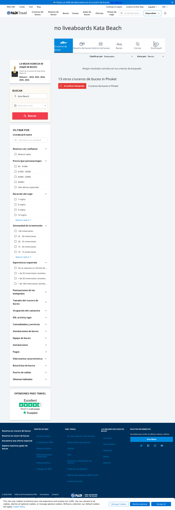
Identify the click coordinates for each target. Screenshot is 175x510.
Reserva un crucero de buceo (16, 431)
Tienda (22, 7)
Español (151, 7)
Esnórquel (156, 48)
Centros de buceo (100, 48)
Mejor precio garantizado (79, 442)
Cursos (75, 13)
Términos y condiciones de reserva (79, 462)
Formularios (44, 494)
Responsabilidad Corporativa (44, 456)
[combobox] (132, 13)
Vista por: (142, 56)
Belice (106, 457)
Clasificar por (96, 56)
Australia (107, 438)
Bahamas (107, 450)
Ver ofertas (116, 2)
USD (163, 7)
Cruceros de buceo (60, 48)
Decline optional (139, 504)
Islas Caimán (109, 444)
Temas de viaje (111, 13)
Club (31, 7)
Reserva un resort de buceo (15, 435)
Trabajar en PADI (44, 469)
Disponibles (150, 13)
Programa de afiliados (77, 469)
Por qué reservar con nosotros (81, 436)
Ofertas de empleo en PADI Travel (82, 475)
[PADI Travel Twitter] (141, 446)
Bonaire (106, 463)
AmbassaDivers (43, 463)
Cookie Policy (19, 506)
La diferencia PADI (44, 442)
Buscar (32, 115)
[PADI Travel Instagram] (155, 446)
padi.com (11, 7)
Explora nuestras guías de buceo (15, 447)
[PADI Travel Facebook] (148, 446)
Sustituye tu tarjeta (114, 7)
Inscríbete (151, 439)
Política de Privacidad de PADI (25, 494)
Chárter (70, 448)
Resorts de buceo (82, 48)
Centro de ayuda (74, 481)
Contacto (55, 494)
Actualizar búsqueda (74, 86)
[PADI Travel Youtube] (162, 446)
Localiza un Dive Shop (134, 7)
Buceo (66, 13)
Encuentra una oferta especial (17, 440)
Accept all (161, 504)
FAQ (69, 455)
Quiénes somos (43, 436)
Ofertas (99, 13)
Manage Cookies (118, 504)
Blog (38, 7)
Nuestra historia (43, 448)
